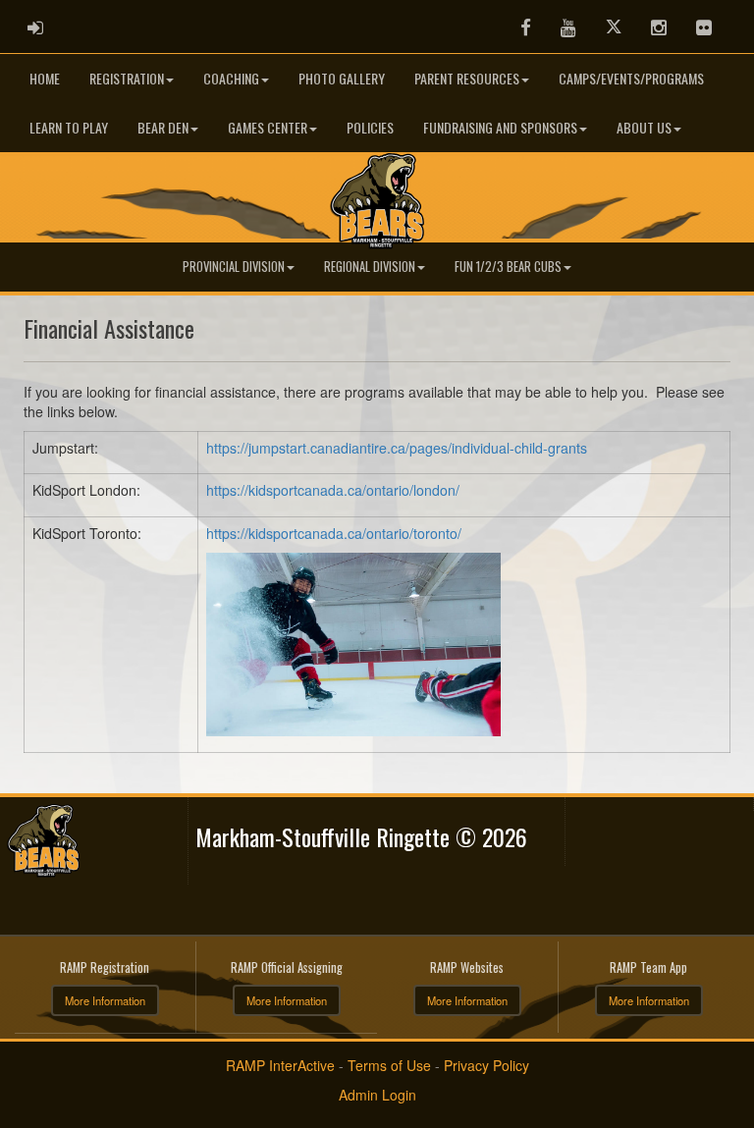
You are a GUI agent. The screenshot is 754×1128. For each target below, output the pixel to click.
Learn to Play (68, 127)
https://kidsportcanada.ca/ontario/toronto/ (333, 533)
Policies (370, 127)
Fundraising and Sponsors (500, 127)
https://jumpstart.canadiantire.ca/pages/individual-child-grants (396, 447)
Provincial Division (234, 266)
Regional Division (369, 266)
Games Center (267, 127)
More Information (105, 1000)
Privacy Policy (486, 1065)
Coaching (231, 78)
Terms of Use (389, 1065)
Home (44, 78)
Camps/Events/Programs (631, 78)
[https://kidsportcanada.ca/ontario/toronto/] (353, 642)
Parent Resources (466, 78)
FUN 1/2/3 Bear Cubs (508, 266)
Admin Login (377, 1094)
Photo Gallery (341, 78)
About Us (644, 127)
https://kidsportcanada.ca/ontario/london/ (332, 490)
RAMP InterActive (280, 1065)
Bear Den (162, 127)
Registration (126, 78)
